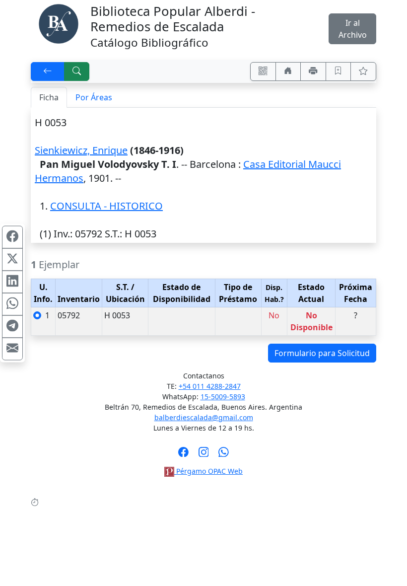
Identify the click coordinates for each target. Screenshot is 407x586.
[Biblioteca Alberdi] (58, 22)
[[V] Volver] (48, 71)
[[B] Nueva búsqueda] (77, 71)
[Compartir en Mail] (12, 349)
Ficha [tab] (49, 97)
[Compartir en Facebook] (12, 237)
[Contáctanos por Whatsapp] (223, 454)
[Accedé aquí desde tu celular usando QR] (263, 71)
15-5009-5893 (223, 396)
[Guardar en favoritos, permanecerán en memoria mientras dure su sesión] (338, 71)
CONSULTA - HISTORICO (106, 206)
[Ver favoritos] (363, 71)
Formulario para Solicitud (322, 353)
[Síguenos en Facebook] (183, 454)
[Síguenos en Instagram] (204, 454)
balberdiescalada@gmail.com (203, 417)
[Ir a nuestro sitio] (288, 71)
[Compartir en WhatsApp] (12, 304)
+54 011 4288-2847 (210, 386)
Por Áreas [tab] (93, 97)
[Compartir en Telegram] (12, 326)
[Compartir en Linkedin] (12, 282)
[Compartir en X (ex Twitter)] (12, 259)
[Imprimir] (313, 71)
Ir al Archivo (353, 28)
